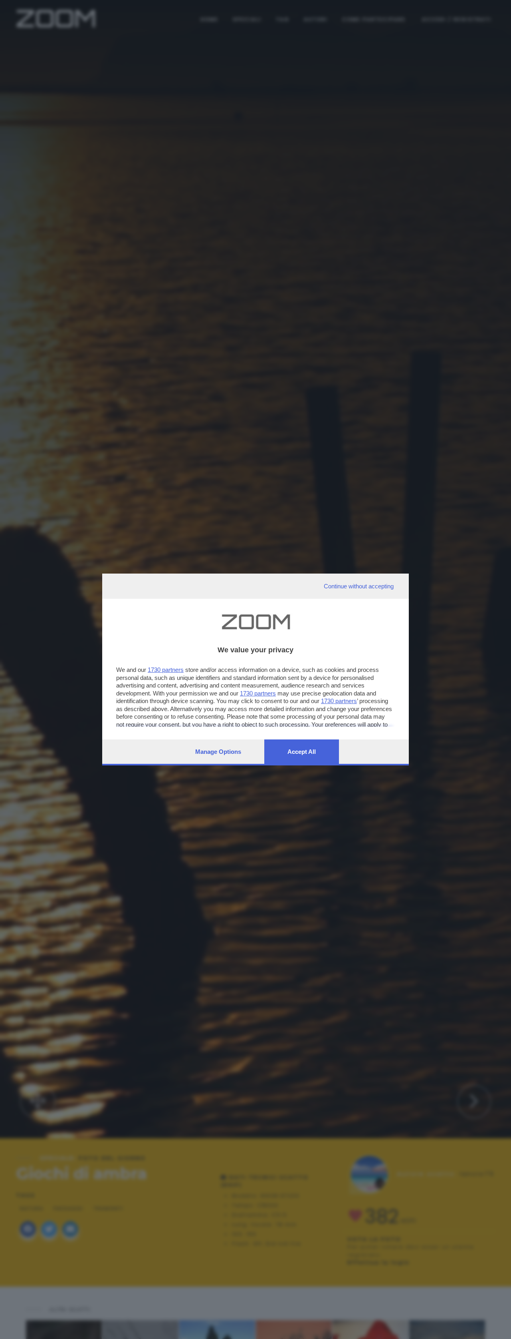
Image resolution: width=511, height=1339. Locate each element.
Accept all (301, 751)
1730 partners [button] (166, 669)
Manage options (218, 751)
